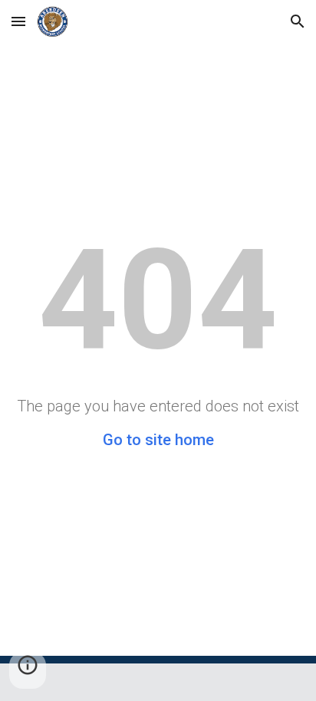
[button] (18, 21)
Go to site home (158, 440)
